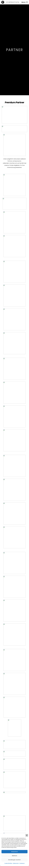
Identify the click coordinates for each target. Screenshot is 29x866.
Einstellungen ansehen (14, 859)
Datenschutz (16, 863)
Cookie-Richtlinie (8, 863)
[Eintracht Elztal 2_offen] (2, 2)
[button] (27, 835)
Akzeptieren (14, 851)
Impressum (22, 863)
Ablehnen (14, 855)
